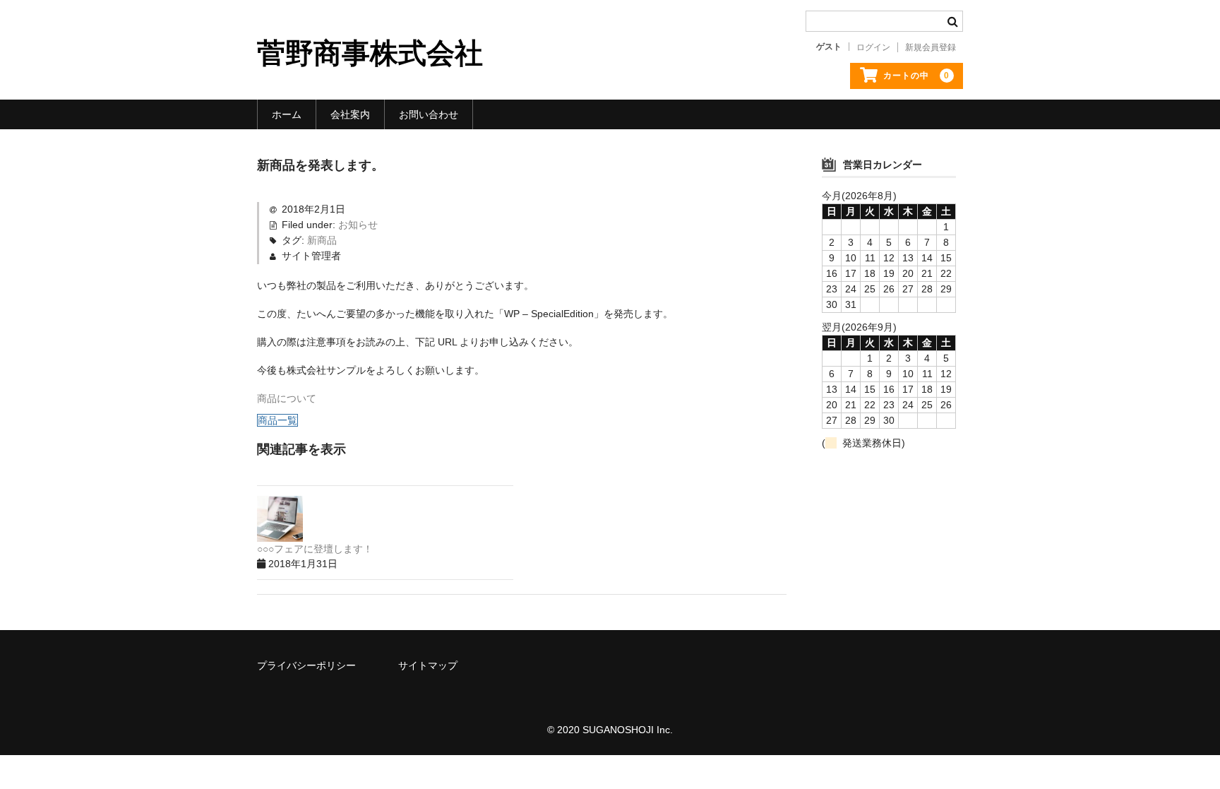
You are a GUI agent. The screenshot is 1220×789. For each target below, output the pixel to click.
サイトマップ (428, 665)
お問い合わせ (428, 114)
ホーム (286, 114)
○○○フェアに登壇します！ (315, 548)
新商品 (322, 240)
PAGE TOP (1180, 753)
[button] (286, 398)
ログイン (873, 47)
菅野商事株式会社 (370, 53)
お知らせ (358, 224)
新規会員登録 (930, 47)
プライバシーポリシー (306, 665)
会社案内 (350, 114)
